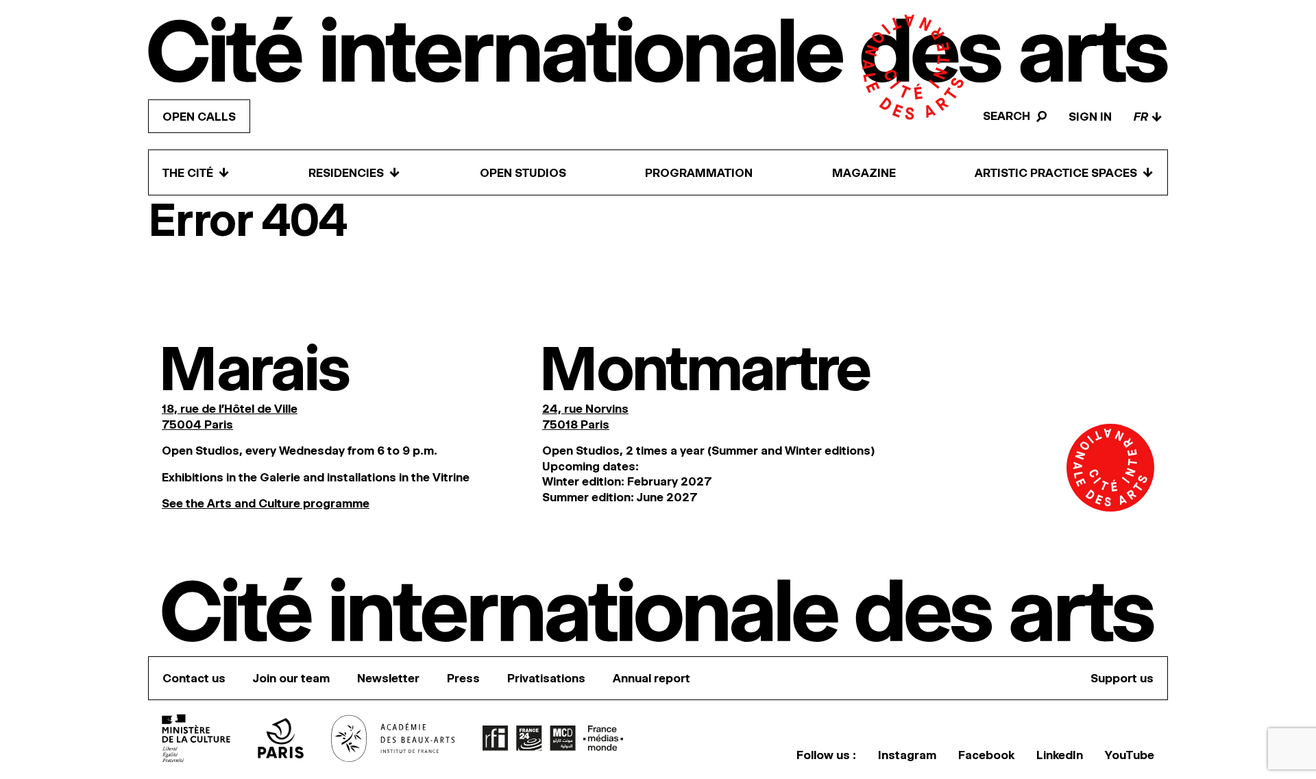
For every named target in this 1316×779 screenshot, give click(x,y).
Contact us (194, 678)
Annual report (651, 678)
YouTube (1129, 755)
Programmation (699, 173)
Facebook (986, 755)
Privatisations (546, 678)
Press (463, 678)
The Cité (196, 172)
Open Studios (523, 173)
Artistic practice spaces (1064, 172)
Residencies (354, 172)
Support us (1122, 678)
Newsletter (388, 678)
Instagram (907, 755)
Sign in (1090, 116)
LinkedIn (1059, 755)
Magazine (864, 173)
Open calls (199, 116)
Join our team (291, 678)
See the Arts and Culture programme (265, 503)
